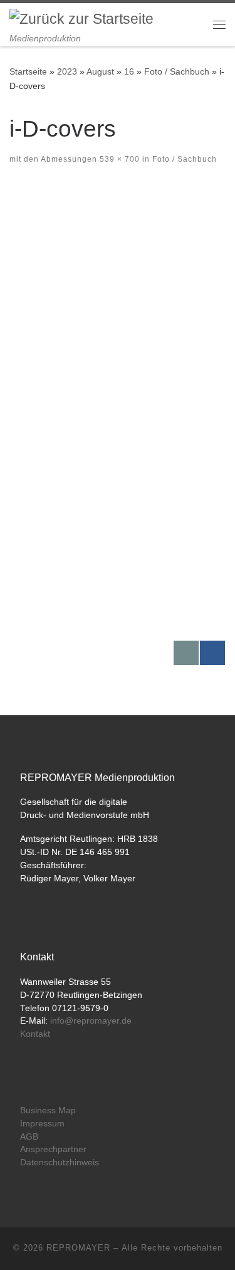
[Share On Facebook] (212, 653)
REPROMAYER (78, 1247)
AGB (29, 1136)
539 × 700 (118, 159)
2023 (67, 71)
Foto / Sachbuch (176, 71)
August (100, 71)
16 (129, 71)
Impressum (42, 1123)
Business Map (48, 1110)
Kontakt (35, 1034)
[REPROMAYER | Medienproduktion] (81, 18)
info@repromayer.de (91, 1021)
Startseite (28, 71)
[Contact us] (186, 653)
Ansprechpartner (53, 1149)
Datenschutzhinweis (59, 1162)
